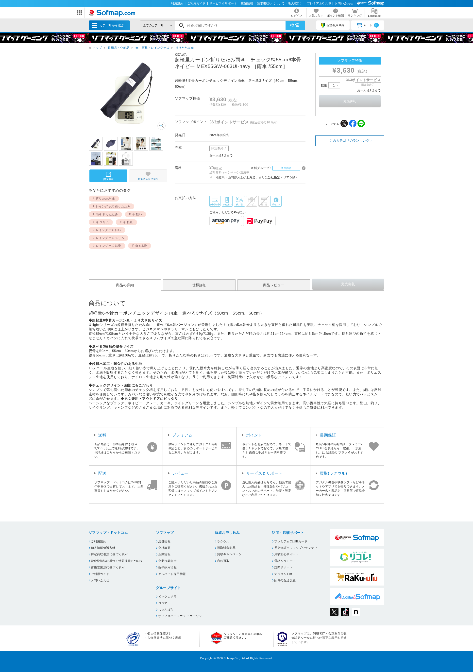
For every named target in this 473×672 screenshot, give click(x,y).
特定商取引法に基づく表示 (109, 554)
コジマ (162, 603)
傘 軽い (137, 214)
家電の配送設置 (285, 580)
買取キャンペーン (229, 554)
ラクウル (223, 541)
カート (370, 25)
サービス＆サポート (223, 3)
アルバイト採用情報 (172, 574)
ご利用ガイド (196, 3)
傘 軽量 (128, 222)
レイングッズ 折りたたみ (113, 206)
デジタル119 (283, 574)
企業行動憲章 (167, 561)
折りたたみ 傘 (105, 198)
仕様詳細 (199, 285)
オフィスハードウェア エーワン (180, 616)
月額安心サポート (286, 554)
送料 (102, 435)
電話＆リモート (285, 561)
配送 (102, 473)
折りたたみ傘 (184, 48)
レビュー (180, 473)
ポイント (254, 435)
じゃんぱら (165, 609)
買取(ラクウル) (333, 473)
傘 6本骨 (141, 246)
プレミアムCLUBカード (290, 541)
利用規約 (177, 3)
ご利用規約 (98, 541)
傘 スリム (102, 222)
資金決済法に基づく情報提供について (117, 561)
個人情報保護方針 (103, 548)
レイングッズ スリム (110, 238)
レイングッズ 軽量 (108, 246)
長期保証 (328, 435)
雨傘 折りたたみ (107, 214)
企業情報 (164, 554)
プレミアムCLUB (319, 3)
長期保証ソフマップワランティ (295, 548)
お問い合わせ (344, 3)
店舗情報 (247, 3)
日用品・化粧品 (118, 48)
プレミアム (182, 435)
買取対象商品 (226, 548)
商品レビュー (274, 285)
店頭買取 (223, 561)
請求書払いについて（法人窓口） (280, 3)
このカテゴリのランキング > (351, 140)
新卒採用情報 (167, 567)
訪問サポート (283, 567)
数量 (324, 85)
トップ (97, 48)
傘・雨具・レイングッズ (152, 48)
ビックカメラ (167, 596)
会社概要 (164, 548)
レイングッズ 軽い (108, 230)
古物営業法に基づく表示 (108, 567)
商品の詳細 (125, 285)
